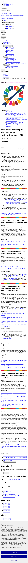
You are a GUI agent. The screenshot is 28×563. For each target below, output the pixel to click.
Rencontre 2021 (10, 52)
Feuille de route (6, 44)
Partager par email (7, 460)
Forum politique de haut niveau (13, 62)
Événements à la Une (11, 59)
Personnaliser (16, 561)
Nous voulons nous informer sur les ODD (15, 113)
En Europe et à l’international (9, 494)
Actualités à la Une (10, 58)
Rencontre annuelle (8, 46)
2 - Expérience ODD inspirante (13, 268)
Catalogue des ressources (12, 66)
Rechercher (3, 10)
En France (5, 492)
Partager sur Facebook (15, 456)
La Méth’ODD (9, 67)
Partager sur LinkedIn (15, 459)
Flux (5, 482)
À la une (5, 56)
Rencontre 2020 (10, 54)
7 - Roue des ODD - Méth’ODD (13, 242)
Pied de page (6, 5)
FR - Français (9, 26)
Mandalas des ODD (19, 308)
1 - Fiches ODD (9, 266)
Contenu (5, 3)
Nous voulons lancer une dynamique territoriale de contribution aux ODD (14, 123)
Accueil (5, 40)
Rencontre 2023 (10, 50)
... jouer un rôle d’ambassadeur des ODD (10, 444)
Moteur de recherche (8, 4)
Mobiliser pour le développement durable (15, 60)
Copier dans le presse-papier (10, 461)
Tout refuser (16, 557)
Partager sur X (16, 457)
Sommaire (6, 110)
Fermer (2, 31)
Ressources (6, 64)
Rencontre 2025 (10, 47)
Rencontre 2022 (10, 51)
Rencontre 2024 (10, 48)
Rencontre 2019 (10, 55)
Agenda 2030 (6, 42)
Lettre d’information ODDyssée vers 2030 (15, 63)
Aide (4, 20)
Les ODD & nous (13, 278)
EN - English (9, 28)
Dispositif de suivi (7, 491)
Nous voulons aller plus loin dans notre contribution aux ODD (15, 117)
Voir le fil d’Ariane (4, 71)
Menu (4, 1)
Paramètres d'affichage (9, 22)
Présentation (5, 489)
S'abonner (6, 473)
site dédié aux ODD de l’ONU (17, 275)
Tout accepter (16, 553)
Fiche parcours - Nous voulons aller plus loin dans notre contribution (13, 214)
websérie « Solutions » (8, 279)
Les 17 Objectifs (7, 43)
